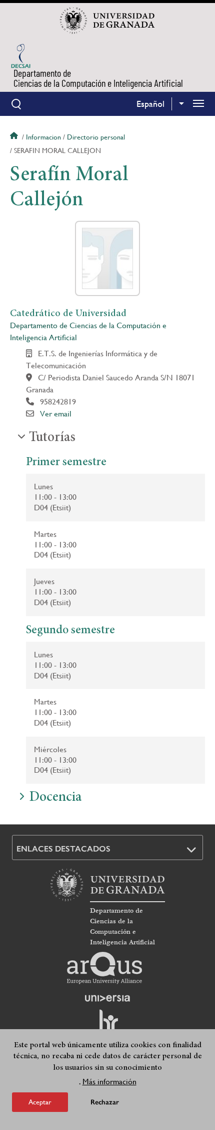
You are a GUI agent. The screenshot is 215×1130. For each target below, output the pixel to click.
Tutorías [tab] (52, 438)
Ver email (56, 413)
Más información (109, 1081)
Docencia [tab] (55, 798)
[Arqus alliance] (104, 968)
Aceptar (40, 1102)
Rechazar (104, 1102)
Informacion (43, 137)
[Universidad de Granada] (108, 20)
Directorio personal (96, 137)
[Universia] (107, 998)
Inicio (15, 137)
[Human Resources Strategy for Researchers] (107, 1025)
